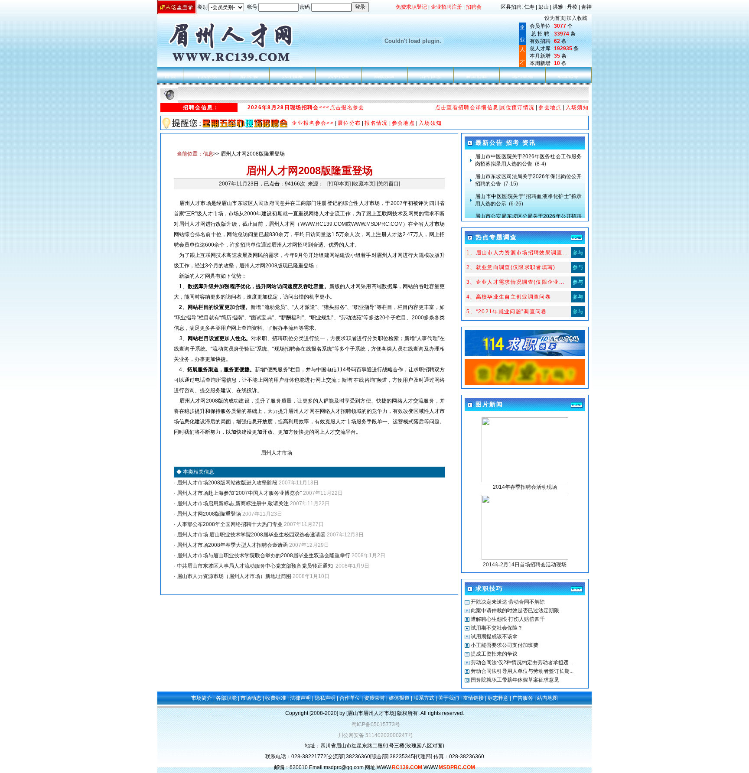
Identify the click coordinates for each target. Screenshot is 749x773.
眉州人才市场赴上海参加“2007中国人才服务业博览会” (239, 493)
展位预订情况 (517, 107)
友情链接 (473, 698)
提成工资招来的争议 (494, 654)
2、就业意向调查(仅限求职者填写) (511, 267)
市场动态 (251, 698)
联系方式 (424, 698)
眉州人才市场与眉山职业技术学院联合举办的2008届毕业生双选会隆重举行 (263, 555)
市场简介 (201, 698)
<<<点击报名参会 (342, 107)
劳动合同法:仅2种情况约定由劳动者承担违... (522, 662)
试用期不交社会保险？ (497, 628)
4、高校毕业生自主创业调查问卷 (508, 297)
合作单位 (349, 698)
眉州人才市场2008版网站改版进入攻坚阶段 (226, 483)
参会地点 (549, 107)
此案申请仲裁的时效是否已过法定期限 (515, 610)
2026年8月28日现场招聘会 (283, 107)
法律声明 (300, 698)
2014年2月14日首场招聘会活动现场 (525, 565)
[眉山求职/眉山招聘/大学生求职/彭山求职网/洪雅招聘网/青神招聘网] (525, 383)
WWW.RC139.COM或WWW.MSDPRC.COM (351, 224)
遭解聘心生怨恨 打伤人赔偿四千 (508, 619)
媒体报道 (399, 698)
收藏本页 (363, 184)
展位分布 (349, 123)
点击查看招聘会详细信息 (467, 107)
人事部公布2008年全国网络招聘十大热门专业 (229, 524)
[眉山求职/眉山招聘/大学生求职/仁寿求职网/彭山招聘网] (525, 354)
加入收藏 (577, 18)
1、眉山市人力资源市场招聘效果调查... (517, 253)
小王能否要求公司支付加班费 (504, 645)
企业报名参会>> (313, 123)
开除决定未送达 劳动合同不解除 (508, 602)
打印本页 (339, 184)
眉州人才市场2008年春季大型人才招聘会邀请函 (232, 545)
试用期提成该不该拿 (494, 636)
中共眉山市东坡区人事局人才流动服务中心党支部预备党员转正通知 (255, 566)
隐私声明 (325, 698)
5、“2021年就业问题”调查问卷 (506, 312)
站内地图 (547, 698)
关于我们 (448, 698)
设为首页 (554, 18)
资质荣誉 (374, 698)
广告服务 (522, 698)
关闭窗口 (388, 184)
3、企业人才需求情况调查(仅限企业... (515, 282)
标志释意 (498, 698)
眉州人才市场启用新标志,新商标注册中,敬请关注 (232, 503)
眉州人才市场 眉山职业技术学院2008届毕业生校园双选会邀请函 (251, 535)
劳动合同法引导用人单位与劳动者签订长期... (522, 671)
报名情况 (376, 123)
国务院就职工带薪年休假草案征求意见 (515, 680)
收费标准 (275, 698)
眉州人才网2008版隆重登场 (208, 514)
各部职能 (226, 698)
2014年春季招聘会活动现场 (525, 487)
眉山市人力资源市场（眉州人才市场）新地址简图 (233, 576)
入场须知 (577, 107)
